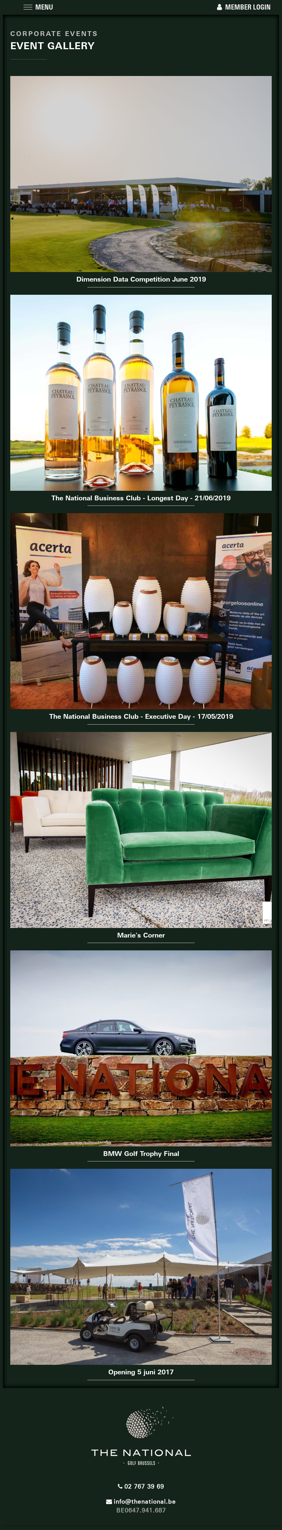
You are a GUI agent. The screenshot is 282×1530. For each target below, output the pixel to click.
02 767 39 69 (144, 1486)
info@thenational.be (145, 1501)
